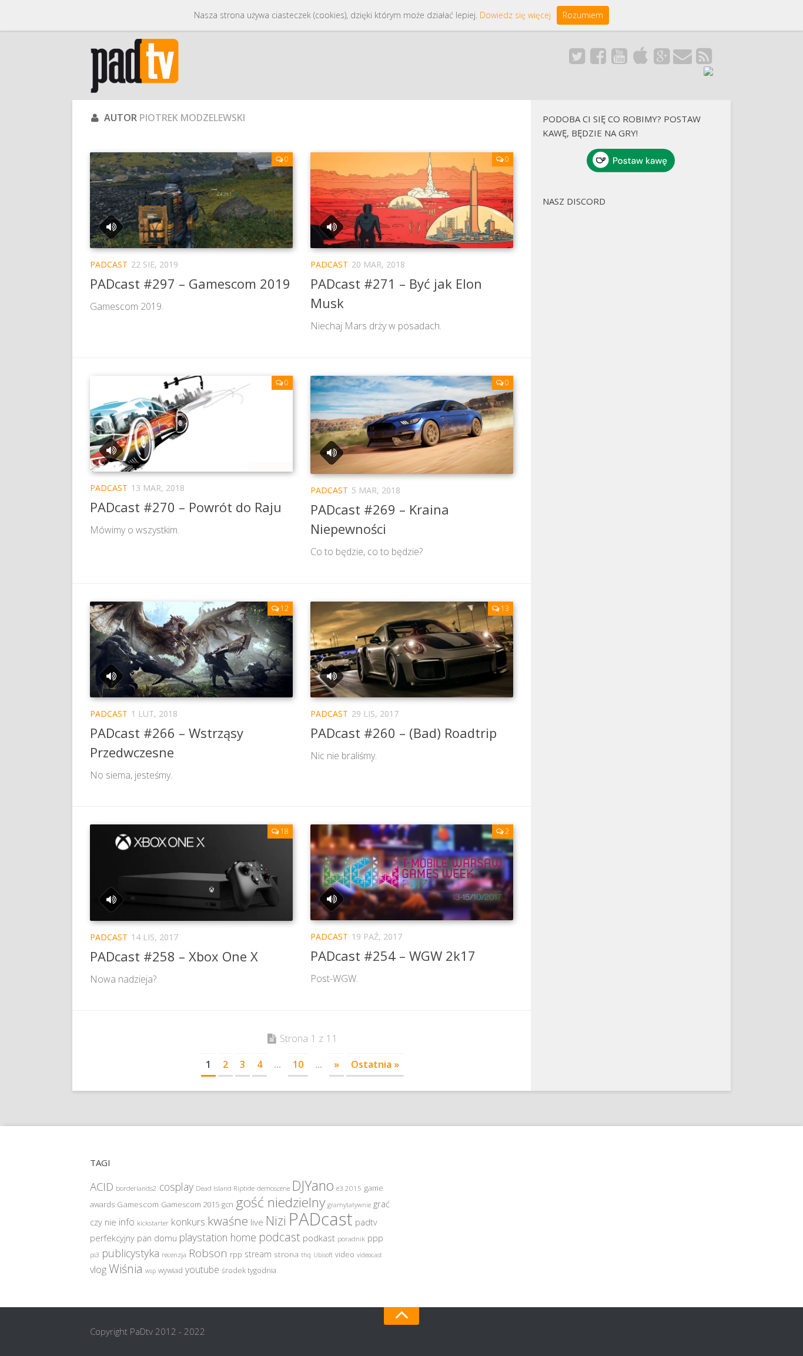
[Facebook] (597, 59)
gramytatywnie (349, 1205)
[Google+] (661, 59)
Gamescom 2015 (190, 1204)
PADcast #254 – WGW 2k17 (393, 955)
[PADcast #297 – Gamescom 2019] (191, 200)
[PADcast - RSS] (703, 59)
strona (286, 1254)
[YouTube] (619, 59)
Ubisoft (323, 1255)
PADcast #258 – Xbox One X (174, 956)
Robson (208, 1253)
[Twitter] (576, 59)
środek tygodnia (249, 1270)
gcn (227, 1205)
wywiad (170, 1270)
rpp (236, 1255)
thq (306, 1255)
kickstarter (153, 1222)
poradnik (351, 1238)
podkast (319, 1238)
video (344, 1255)
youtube (202, 1269)
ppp (375, 1238)
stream (258, 1254)
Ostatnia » (375, 1064)
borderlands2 (136, 1188)
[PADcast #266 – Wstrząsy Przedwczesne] (191, 649)
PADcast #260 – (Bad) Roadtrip (403, 733)
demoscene (273, 1188)
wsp (150, 1271)
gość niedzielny (280, 1202)
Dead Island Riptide (225, 1188)
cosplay (176, 1187)
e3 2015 (349, 1188)
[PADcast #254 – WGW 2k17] (411, 872)
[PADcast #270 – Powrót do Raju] (191, 424)
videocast (369, 1255)
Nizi (276, 1220)
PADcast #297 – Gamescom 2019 (190, 283)
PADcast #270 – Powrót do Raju (186, 507)
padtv (366, 1222)
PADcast (109, 264)
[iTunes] (640, 59)
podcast (279, 1237)
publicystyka (130, 1253)
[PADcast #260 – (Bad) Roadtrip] (411, 649)
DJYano (313, 1185)
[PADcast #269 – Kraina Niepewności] (411, 425)
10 (298, 1064)
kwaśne (228, 1221)
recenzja (174, 1254)
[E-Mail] (682, 59)
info (127, 1221)
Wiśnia (126, 1269)
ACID (101, 1186)
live (256, 1222)
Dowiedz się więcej (515, 15)
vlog (98, 1269)
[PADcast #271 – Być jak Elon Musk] (411, 200)
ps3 (94, 1255)
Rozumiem (583, 15)
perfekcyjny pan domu (133, 1238)
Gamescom (138, 1204)
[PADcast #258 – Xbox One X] (191, 872)
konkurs (188, 1221)
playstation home (217, 1237)
